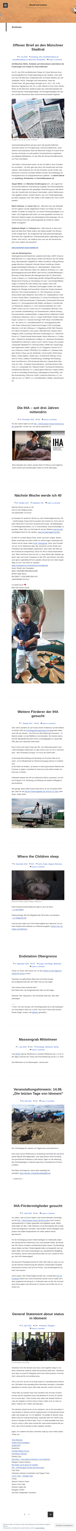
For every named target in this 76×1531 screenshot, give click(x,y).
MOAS (56, 1047)
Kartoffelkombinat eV (20, 60)
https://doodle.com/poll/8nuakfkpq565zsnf (35, 1173)
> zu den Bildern (18, 910)
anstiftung (34, 57)
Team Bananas (17, 1440)
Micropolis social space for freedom (25, 1465)
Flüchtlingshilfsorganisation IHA (37, 730)
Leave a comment (55, 60)
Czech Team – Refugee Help (22, 1476)
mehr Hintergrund (40, 543)
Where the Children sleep (38, 856)
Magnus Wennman (55, 864)
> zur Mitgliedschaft (19, 918)
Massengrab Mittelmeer (38, 1039)
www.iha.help (58, 529)
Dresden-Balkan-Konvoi (20, 1451)
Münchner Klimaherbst (37, 60)
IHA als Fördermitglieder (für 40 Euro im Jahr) (41, 791)
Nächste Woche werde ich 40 (38, 495)
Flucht (39, 864)
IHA (40, 57)
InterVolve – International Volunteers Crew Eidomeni (31, 1459)
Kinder (45, 864)
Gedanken (36, 503)
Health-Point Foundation (20, 1443)
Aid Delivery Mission (19, 1454)
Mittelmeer (57, 964)
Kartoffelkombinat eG (50, 57)
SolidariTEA (16, 1445)
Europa (41, 964)
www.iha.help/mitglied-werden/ (49, 532)
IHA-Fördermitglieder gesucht (38, 1206)
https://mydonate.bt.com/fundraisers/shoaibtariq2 (30, 565)
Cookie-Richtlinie (40, 1528)
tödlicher (35, 1012)
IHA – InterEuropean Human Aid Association (33, 1220)
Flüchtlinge (49, 964)
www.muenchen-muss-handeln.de (25, 248)
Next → (50, 1514)
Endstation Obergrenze (38, 956)
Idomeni (44, 1326)
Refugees (51, 1326)
